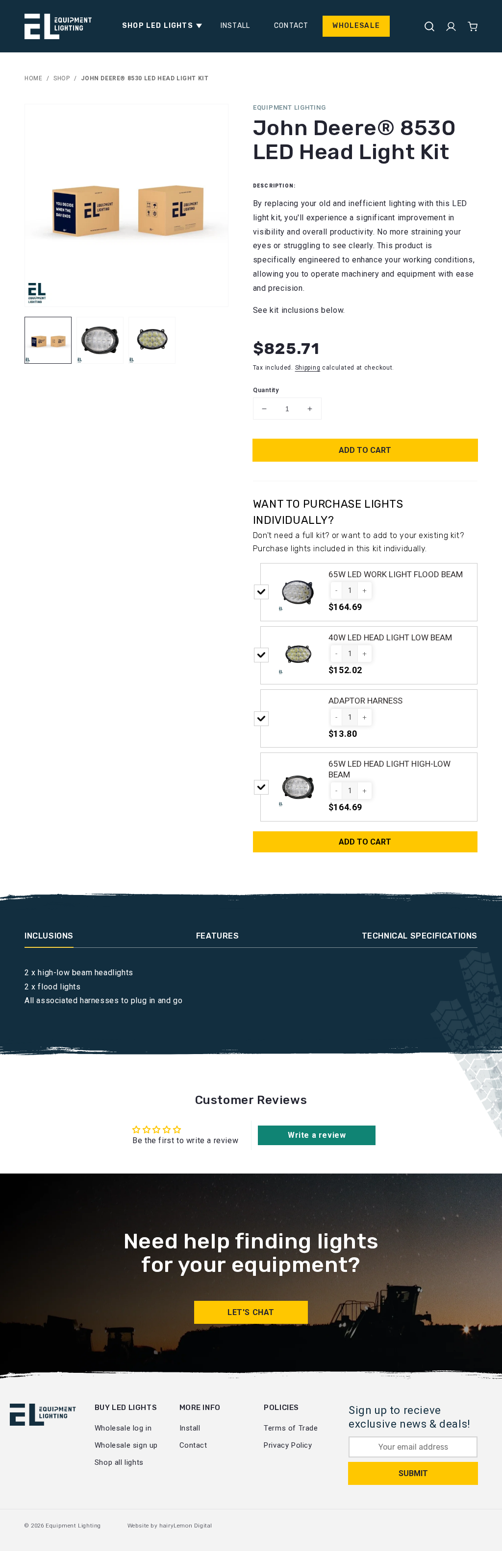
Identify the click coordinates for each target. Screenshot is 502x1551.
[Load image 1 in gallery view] (48, 340)
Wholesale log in (123, 1428)
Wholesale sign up (126, 1445)
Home (33, 78)
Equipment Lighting (73, 1525)
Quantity (266, 390)
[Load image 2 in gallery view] (100, 340)
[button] (159, 26)
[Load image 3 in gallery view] (152, 340)
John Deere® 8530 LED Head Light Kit (144, 78)
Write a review (317, 1135)
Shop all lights (119, 1462)
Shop (61, 78)
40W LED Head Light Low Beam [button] (390, 637)
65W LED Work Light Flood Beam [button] (395, 574)
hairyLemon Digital (185, 1525)
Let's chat (251, 1312)
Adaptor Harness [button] (365, 700)
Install (190, 1428)
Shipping (308, 367)
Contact (193, 1445)
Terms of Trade (291, 1428)
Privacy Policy (288, 1445)
